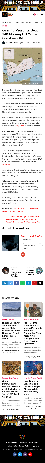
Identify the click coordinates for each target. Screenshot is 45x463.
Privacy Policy (24, 446)
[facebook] (15, 454)
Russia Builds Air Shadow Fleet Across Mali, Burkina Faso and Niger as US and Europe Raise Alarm (11, 330)
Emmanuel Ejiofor (12, 43)
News (32, 319)
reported (20, 126)
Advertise (23, 442)
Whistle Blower (11, 442)
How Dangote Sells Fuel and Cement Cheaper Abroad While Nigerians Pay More (32, 387)
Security (5, 319)
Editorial (27, 378)
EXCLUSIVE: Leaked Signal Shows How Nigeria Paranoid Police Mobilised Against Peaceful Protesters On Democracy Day (23, 219)
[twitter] (20, 454)
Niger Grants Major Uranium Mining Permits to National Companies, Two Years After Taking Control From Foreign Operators (33, 333)
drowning (6, 164)
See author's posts (29, 246)
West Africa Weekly (12, 351)
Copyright (35, 446)
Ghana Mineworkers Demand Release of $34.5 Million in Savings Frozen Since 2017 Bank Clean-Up (11, 389)
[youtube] (30, 454)
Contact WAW (11, 446)
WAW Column (34, 442)
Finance (26, 319)
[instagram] (25, 454)
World (4, 26)
